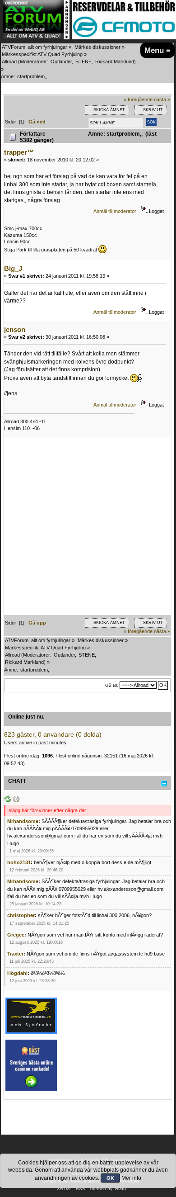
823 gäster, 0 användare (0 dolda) (53, 734)
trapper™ (19, 152)
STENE (83, 61)
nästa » (162, 99)
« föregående (138, 99)
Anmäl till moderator (114, 211)
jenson (14, 329)
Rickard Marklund (114, 61)
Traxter (15, 953)
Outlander (61, 61)
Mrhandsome (22, 821)
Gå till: (111, 685)
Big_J (13, 268)
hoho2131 (19, 862)
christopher (21, 915)
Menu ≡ (157, 50)
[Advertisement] (88, 527)
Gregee (15, 934)
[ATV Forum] (36, 37)
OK (110, 1178)
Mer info (131, 1178)
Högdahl (17, 973)
